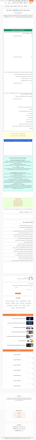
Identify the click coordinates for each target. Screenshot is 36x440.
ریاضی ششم (23, 305)
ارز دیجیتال (25, 3)
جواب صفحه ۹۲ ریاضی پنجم (18, 202)
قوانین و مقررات (19, 416)
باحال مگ (21, 12)
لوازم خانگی (13, 3)
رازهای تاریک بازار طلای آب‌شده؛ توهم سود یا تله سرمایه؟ (25, 244)
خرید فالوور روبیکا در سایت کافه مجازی (20, 307)
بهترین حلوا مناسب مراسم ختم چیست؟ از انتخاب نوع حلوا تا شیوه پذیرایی (23, 231)
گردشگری (21, 3)
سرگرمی (11, 6)
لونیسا (20, 305)
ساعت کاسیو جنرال (12, 300)
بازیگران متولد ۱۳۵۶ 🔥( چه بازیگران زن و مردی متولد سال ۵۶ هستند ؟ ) (23, 234)
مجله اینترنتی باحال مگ (11, 17)
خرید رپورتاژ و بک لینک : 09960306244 (19, 427)
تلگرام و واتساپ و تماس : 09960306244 (19, 428)
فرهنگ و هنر (7, 6)
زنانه (22, 6)
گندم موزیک (29, 300)
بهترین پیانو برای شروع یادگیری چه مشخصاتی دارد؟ (26, 225)
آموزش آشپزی (13, 307)
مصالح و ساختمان (18, 0)
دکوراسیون (15, 6)
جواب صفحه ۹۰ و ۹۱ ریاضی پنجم (18, 201)
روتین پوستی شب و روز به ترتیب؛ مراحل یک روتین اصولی (25, 253)
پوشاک (19, 6)
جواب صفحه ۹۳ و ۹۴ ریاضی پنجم (18, 203)
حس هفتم (17, 300)
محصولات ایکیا (22, 303)
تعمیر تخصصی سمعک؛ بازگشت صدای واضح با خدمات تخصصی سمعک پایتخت (22, 260)
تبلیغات (31, 0)
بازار (27, 0)
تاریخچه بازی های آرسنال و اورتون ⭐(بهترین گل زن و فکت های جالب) (23, 251)
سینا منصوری (26, 277)
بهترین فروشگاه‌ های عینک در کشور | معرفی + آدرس (26, 227)
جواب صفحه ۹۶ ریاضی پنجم (18, 205)
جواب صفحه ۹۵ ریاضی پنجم (18, 204)
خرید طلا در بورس (8, 303)
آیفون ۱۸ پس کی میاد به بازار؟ (29, 229)
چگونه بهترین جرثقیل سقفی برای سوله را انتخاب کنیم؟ (25, 258)
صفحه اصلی (19, 412)
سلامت (5, 3)
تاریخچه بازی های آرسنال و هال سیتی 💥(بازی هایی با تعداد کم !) (24, 249)
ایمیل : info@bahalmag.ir (19, 430)
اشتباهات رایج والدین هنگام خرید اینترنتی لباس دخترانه (25, 238)
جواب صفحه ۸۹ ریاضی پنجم (18, 200)
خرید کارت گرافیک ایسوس (23, 300)
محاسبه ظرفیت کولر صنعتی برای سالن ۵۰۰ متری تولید (26, 256)
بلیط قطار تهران (13, 303)
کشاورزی (10, 0)
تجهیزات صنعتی (24, 0)
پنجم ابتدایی (18, 12)
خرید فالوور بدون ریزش (9, 305)
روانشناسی (25, 6)
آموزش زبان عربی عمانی (28, 303)
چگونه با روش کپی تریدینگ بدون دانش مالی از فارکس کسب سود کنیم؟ (23, 236)
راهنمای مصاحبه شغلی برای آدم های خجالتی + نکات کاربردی (25, 245)
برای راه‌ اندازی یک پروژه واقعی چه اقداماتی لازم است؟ (25, 232)
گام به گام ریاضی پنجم (22, 209)
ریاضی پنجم (14, 12)
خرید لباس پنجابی (16, 305)
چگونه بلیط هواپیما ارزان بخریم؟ (28, 242)
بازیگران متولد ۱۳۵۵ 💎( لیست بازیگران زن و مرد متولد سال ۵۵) (24, 240)
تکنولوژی (9, 3)
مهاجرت (17, 3)
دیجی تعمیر (17, 303)
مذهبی (13, 0)
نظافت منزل (7, 300)
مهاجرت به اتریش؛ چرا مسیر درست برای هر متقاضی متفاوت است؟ (24, 255)
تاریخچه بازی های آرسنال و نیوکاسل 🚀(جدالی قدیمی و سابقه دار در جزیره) (23, 247)
